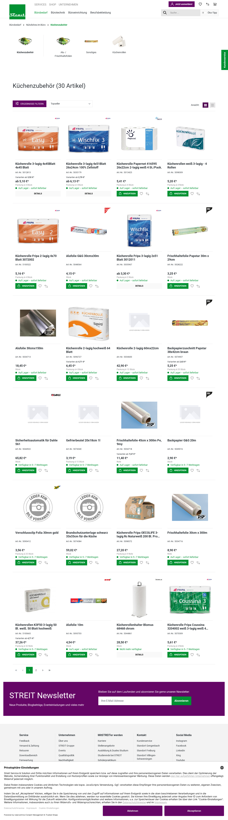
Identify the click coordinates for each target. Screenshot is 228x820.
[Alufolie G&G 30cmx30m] (88, 231)
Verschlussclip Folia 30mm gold (36, 532)
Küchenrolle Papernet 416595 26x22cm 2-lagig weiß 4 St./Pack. (139, 165)
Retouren (24, 750)
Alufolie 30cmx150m (29, 348)
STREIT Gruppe (66, 745)
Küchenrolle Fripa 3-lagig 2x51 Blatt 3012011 (137, 257)
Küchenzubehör (25, 52)
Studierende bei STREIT (110, 755)
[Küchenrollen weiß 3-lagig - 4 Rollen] (190, 138)
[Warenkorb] (215, 4)
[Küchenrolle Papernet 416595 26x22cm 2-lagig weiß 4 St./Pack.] (139, 138)
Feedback (24, 741)
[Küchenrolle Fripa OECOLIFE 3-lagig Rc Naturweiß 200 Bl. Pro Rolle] (139, 507)
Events (62, 750)
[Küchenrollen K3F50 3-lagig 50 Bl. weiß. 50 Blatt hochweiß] (38, 600)
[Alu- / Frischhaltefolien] (63, 41)
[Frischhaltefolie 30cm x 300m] (190, 507)
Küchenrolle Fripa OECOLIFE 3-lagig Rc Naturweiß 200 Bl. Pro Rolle (137, 534)
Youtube (180, 760)
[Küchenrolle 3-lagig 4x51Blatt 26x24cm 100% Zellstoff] (88, 138)
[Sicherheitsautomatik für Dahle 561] (38, 415)
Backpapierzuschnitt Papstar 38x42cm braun (186, 350)
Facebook (181, 745)
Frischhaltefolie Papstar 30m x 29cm (188, 257)
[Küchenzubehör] (25, 41)
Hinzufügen (129, 193)
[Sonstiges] (91, 41)
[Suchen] (165, 12)
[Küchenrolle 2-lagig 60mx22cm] (139, 323)
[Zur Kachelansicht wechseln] (205, 105)
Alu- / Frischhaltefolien (63, 54)
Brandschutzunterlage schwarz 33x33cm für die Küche (87, 534)
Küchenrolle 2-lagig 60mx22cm (138, 348)
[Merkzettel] (200, 4)
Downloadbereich (28, 755)
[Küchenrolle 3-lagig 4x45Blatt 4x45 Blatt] (38, 138)
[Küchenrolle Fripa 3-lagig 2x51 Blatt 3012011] (139, 231)
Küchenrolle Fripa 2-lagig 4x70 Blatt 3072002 (36, 257)
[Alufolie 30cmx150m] (38, 323)
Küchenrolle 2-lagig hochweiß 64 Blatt (88, 350)
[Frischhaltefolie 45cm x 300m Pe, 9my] (139, 415)
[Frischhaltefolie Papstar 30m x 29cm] (190, 231)
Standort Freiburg (146, 750)
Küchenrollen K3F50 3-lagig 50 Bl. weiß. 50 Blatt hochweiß (36, 626)
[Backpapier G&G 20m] (190, 415)
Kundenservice (144, 741)
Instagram (181, 741)
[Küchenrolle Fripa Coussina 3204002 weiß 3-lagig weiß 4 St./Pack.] (190, 600)
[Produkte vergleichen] (207, 4)
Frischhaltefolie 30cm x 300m (187, 532)
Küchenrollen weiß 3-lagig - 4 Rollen (187, 165)
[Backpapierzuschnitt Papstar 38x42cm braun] (190, 323)
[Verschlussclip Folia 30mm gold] (38, 507)
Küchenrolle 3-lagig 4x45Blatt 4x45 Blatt (35, 165)
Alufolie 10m (74, 625)
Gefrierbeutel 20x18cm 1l (83, 440)
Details (38, 193)
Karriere (102, 741)
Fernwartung (26, 760)
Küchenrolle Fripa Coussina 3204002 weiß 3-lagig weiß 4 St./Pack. (186, 626)
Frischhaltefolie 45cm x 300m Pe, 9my (139, 442)
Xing (178, 755)
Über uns (63, 741)
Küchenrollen (119, 52)
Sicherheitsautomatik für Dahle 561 (36, 442)
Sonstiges (91, 52)
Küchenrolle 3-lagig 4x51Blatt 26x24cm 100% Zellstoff (86, 165)
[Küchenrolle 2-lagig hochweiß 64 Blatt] (88, 323)
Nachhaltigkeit (66, 760)
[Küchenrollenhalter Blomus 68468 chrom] (139, 600)
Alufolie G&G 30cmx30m (82, 256)
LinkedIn (180, 750)
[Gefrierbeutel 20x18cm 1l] (88, 415)
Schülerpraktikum (107, 760)
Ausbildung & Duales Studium (113, 750)
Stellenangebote (106, 745)
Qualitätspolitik (66, 755)
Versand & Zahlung (29, 745)
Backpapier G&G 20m (181, 440)
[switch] (204, 12)
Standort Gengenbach (148, 745)
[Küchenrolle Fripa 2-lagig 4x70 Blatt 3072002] (38, 231)
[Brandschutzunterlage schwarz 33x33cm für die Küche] (88, 507)
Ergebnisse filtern (32, 103)
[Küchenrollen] (119, 41)
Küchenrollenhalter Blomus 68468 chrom (135, 626)
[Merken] (141, 193)
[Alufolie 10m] (88, 600)
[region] (133, 50)
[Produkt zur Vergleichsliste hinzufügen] (147, 193)
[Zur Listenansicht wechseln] (212, 105)
